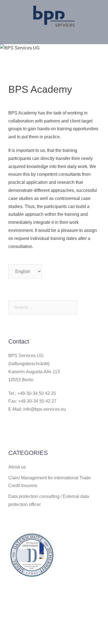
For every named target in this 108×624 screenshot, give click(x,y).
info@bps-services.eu (44, 409)
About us (17, 467)
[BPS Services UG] (54, 15)
